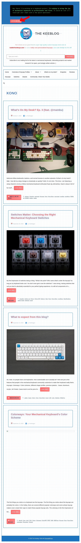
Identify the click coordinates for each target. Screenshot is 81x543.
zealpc (35, 198)
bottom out (27, 298)
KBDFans (56, 520)
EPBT (48, 520)
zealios (31, 198)
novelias (62, 196)
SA (24, 198)
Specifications (67, 298)
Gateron (43, 298)
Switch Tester (21, 300)
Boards (25, 77)
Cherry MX (37, 298)
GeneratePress (49, 538)
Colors (34, 520)
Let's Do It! (16, 21)
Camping (31, 196)
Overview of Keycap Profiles (21, 72)
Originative (19, 522)
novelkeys (67, 196)
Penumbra (25, 522)
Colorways (38, 520)
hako (46, 298)
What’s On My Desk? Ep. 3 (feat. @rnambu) (37, 110)
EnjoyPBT (44, 520)
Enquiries (63, 72)
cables (26, 397)
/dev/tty (20, 520)
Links (53, 397)
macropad (56, 196)
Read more (18, 188)
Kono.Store (51, 196)
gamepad (37, 196)
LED (50, 397)
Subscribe (69, 56)
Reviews (72, 72)
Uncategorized (14, 397)
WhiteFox (62, 397)
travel (31, 300)
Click (30, 520)
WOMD (27, 198)
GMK (52, 520)
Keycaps (8, 77)
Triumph (31, 522)
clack (27, 520)
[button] (4, 83)
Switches (16, 77)
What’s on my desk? (50, 72)
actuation (21, 298)
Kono (46, 196)
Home (7, 72)
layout (46, 397)
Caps (24, 520)
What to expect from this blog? (30, 317)
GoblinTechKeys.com (17, 47)
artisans (27, 196)
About (37, 72)
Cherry (32, 298)
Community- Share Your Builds (40, 77)
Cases (29, 397)
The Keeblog (47, 33)
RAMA (72, 196)
